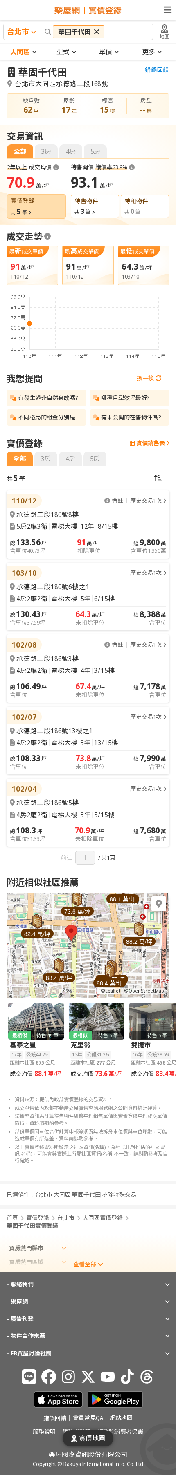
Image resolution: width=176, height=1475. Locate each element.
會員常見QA (88, 1418)
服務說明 (44, 1432)
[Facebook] (48, 1376)
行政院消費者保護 (120, 1432)
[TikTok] (127, 1376)
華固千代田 (42, 72)
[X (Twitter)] (88, 1376)
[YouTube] (107, 1376)
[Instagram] (68, 1376)
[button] (71, 933)
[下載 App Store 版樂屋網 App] (58, 1399)
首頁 (12, 1218)
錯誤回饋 (157, 70)
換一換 (145, 378)
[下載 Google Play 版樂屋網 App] (115, 1399)
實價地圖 (92, 1438)
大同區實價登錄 (103, 1218)
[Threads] (147, 1376)
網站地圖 (121, 1418)
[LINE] (29, 1376)
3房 (46, 151)
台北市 (65, 1218)
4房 (71, 151)
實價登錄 (37, 1218)
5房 (95, 151)
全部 (20, 151)
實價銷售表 (150, 443)
